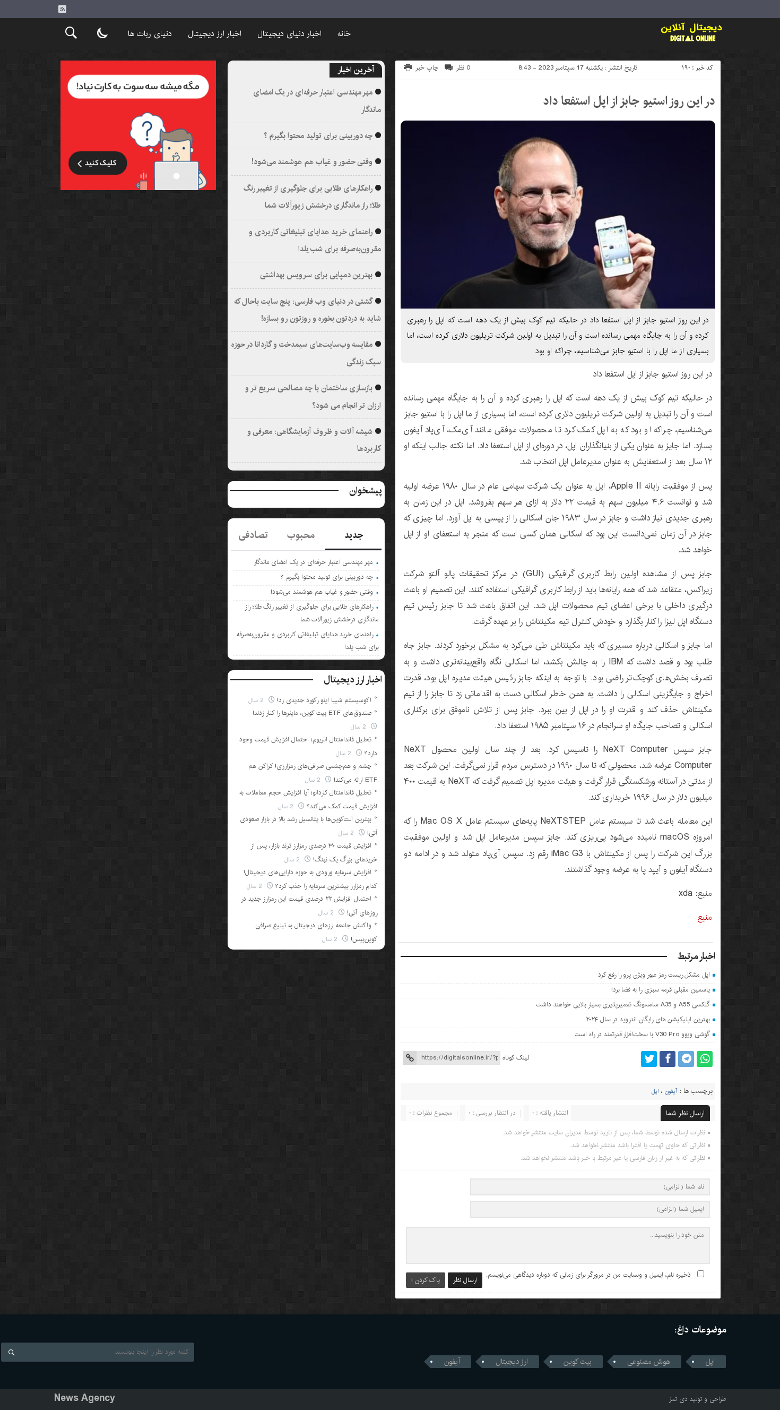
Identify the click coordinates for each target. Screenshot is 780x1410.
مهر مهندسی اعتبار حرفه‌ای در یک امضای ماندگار (314, 562)
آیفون (671, 1091)
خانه (344, 33)
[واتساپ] (705, 1059)
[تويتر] (649, 1059)
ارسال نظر (465, 1280)
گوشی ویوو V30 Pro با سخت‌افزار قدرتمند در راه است (642, 1034)
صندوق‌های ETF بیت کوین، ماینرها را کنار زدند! (312, 713)
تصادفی (253, 535)
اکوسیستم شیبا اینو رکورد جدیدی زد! (324, 700)
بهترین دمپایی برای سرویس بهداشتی (316, 275)
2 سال (257, 700)
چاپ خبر (426, 68)
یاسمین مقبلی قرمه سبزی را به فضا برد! (660, 990)
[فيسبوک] (667, 1059)
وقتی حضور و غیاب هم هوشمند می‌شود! (312, 162)
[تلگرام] (686, 1059)
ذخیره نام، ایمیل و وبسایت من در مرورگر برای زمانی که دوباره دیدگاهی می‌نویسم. (588, 1275)
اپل (655, 1091)
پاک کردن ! (425, 1280)
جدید (353, 535)
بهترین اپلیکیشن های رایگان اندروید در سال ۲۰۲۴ (648, 1019)
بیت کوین (578, 1361)
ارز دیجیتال (512, 1361)
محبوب (301, 535)
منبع (705, 917)
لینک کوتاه (515, 1058)
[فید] (62, 9)
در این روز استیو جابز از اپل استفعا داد (629, 101)
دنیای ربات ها (150, 33)
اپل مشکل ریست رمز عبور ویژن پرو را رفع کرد (654, 975)
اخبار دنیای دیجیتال (289, 33)
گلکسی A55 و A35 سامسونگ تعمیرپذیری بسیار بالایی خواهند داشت (623, 1004)
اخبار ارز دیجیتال (214, 33)
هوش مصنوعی (648, 1361)
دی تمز (678, 1399)
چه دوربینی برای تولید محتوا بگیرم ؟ (318, 136)
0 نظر (463, 68)
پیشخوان (365, 491)
